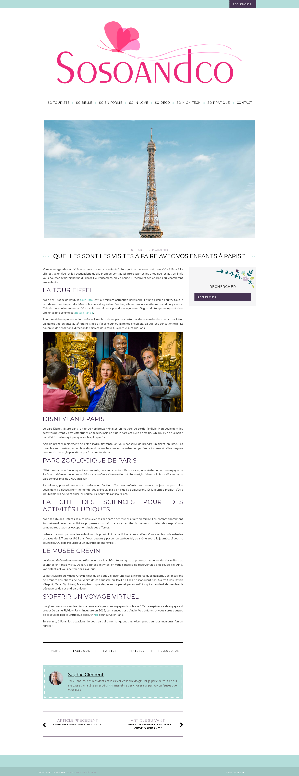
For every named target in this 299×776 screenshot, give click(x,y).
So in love (138, 103)
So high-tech (189, 103)
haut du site (234, 772)
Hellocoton (169, 650)
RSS (69, 772)
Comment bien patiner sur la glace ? (78, 722)
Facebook (81, 650)
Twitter (110, 650)
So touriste (59, 103)
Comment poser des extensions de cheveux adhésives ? (148, 724)
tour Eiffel (86, 299)
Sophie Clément (86, 674)
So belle (84, 103)
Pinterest (138, 650)
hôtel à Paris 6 (84, 312)
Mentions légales (84, 772)
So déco (162, 103)
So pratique (218, 103)
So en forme (110, 103)
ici (96, 614)
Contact (244, 103)
